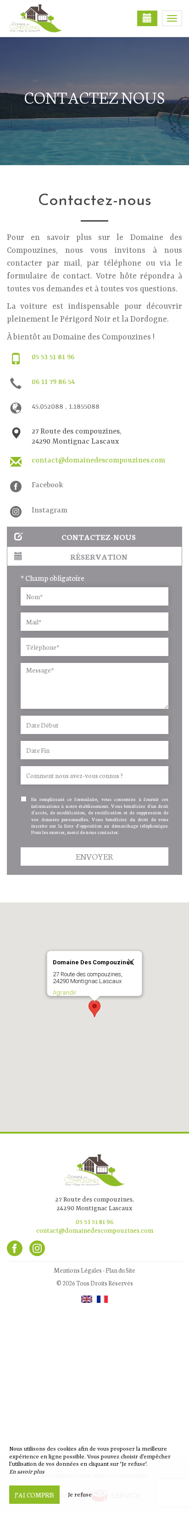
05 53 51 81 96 (53, 357)
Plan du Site (120, 1270)
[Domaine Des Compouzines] (53, 18)
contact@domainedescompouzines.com (98, 460)
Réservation (99, 556)
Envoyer (94, 856)
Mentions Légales (78, 1270)
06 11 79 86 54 (53, 382)
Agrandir (65, 992)
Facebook (47, 485)
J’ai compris (34, 1494)
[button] (94, 1008)
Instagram (49, 510)
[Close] (131, 962)
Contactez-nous (98, 536)
